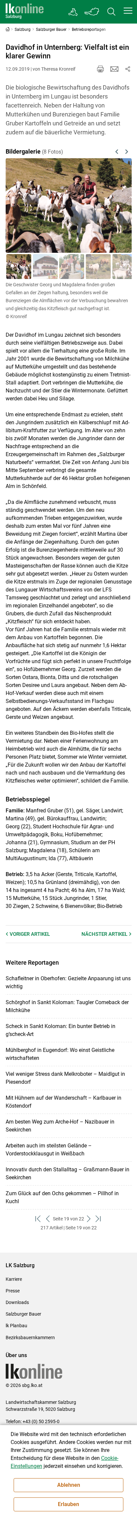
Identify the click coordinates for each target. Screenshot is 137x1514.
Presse (13, 1290)
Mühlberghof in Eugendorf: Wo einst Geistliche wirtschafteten (60, 1054)
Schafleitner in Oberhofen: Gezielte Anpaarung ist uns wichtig (68, 982)
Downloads (17, 1302)
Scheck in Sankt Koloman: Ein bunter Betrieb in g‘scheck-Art (60, 1030)
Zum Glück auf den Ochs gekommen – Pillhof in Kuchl (62, 1197)
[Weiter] (117, 205)
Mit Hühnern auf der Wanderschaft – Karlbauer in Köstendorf (63, 1102)
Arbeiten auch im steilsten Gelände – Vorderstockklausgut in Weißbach (49, 1149)
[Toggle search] (111, 12)
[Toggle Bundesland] (92, 12)
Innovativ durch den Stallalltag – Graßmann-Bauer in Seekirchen (67, 1173)
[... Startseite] (25, 11)
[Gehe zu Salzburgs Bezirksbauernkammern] (73, 12)
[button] (128, 10)
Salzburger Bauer (23, 1314)
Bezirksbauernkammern (30, 1337)
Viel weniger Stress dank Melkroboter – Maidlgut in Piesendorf (65, 1078)
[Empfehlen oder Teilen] (128, 69)
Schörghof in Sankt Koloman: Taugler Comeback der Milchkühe (67, 1006)
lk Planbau (16, 1325)
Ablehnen (68, 1485)
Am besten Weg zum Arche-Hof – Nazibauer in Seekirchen (60, 1126)
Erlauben (68, 1504)
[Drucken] (100, 69)
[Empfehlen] (114, 69)
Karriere (14, 1279)
